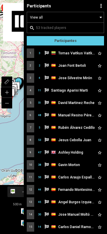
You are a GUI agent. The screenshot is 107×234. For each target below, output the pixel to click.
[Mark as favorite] (100, 53)
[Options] (101, 6)
